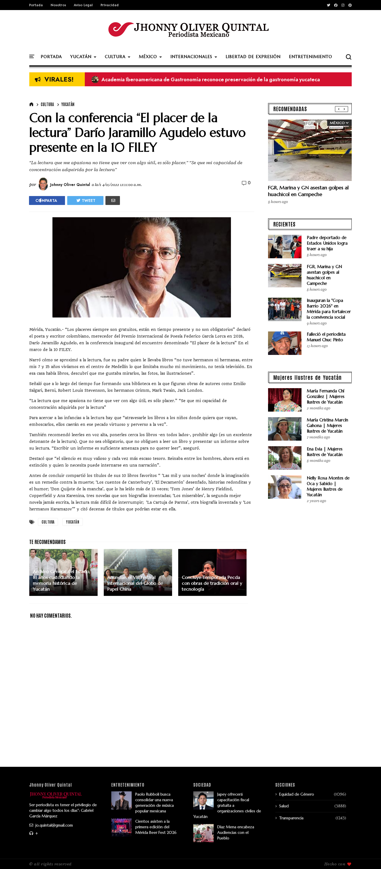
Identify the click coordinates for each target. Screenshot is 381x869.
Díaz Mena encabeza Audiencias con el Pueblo (235, 832)
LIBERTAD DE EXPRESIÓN (253, 56)
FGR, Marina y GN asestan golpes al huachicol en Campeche (308, 190)
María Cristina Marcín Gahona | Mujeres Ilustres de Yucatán (327, 425)
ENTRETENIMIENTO (310, 56)
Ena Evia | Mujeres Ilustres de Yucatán (325, 451)
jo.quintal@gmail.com (53, 825)
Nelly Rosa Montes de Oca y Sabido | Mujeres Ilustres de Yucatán (328, 486)
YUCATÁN (80, 56)
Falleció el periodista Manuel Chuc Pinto (326, 336)
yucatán (67, 104)
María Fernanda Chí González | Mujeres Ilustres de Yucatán (325, 396)
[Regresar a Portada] (367, 856)
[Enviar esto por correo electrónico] (112, 200)
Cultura (47, 104)
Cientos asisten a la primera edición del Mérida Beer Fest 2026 (156, 827)
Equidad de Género (296, 794)
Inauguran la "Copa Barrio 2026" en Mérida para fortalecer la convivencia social (329, 309)
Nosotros (58, 5)
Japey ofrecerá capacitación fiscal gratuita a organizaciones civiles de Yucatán (227, 805)
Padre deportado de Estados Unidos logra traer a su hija (327, 243)
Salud (284, 805)
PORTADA (51, 56)
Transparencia (291, 817)
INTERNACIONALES (191, 56)
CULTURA (115, 56)
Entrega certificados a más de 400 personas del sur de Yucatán (169, 79)
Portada (36, 5)
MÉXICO (148, 56)
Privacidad (110, 5)
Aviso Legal (83, 5)
